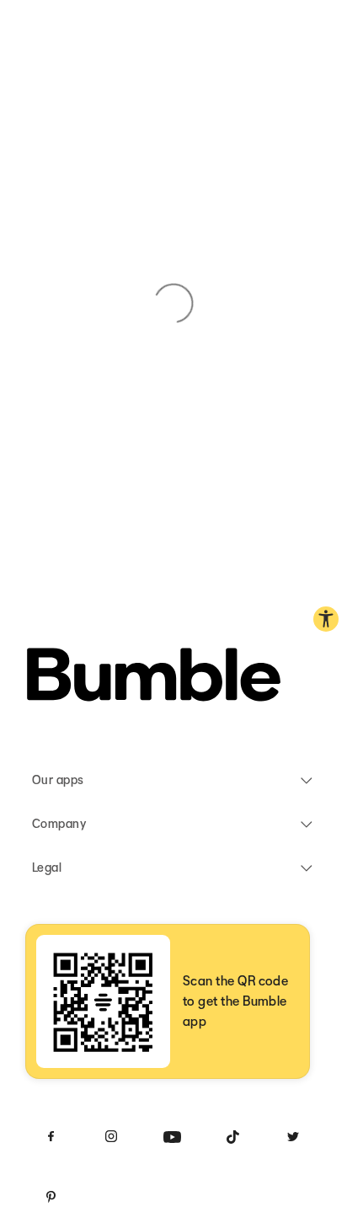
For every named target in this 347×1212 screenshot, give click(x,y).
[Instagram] (111, 1136)
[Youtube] (172, 1136)
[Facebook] (50, 1136)
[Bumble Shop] (153, 677)
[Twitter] (293, 1136)
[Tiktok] (232, 1136)
